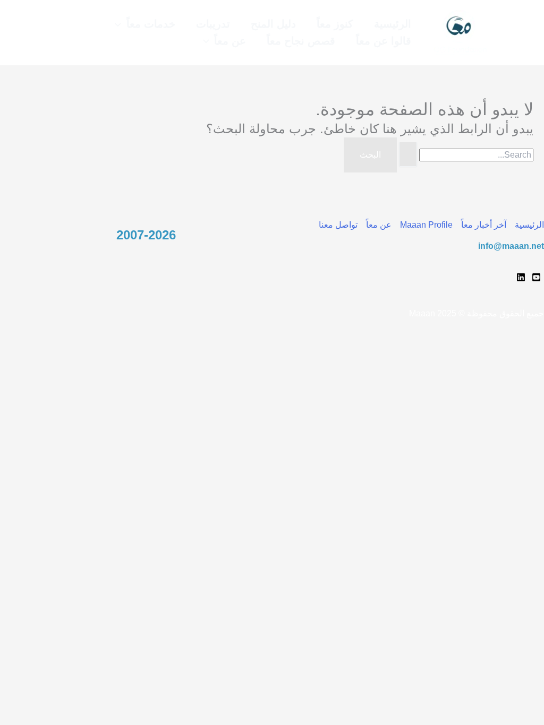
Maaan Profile (426, 224)
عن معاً (379, 224)
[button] (120, 24)
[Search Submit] (408, 154)
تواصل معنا (338, 224)
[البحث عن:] (465, 154)
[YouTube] (536, 277)
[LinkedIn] (520, 277)
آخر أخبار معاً (483, 224)
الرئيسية (529, 224)
